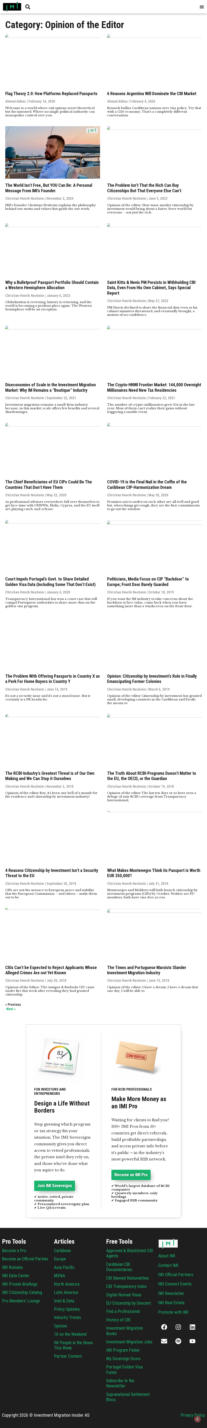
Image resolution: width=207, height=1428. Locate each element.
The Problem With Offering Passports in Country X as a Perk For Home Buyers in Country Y (52, 679)
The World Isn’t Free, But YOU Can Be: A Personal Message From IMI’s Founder (48, 188)
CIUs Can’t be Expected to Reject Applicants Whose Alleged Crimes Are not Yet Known (51, 970)
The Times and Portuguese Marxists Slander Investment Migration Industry (146, 970)
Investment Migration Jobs (129, 1341)
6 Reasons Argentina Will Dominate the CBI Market (151, 93)
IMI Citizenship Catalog (22, 1292)
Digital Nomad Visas (123, 1294)
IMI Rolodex (12, 1267)
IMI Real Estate (171, 1302)
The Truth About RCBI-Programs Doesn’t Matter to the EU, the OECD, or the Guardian (151, 776)
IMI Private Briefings (19, 1284)
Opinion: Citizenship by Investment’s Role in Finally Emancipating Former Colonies (152, 679)
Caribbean (62, 1250)
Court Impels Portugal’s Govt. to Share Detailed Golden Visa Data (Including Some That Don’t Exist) (50, 581)
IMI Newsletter (171, 1293)
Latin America (66, 1292)
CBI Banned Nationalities (127, 1278)
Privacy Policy (193, 1415)
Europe (60, 1258)
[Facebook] (164, 1327)
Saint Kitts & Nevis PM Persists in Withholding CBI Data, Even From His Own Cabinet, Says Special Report (151, 288)
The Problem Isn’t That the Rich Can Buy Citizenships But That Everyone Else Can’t (144, 188)
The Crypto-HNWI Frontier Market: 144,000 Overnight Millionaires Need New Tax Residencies (154, 387)
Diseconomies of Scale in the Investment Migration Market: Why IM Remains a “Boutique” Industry (50, 387)
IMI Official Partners (175, 1274)
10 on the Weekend (70, 1334)
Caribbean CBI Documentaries (119, 1267)
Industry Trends (67, 1317)
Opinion (60, 1325)
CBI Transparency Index (126, 1286)
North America (66, 1284)
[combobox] (57, 6)
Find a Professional (123, 1311)
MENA (59, 1275)
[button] (201, 6)
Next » (11, 1009)
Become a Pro (14, 1250)
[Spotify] (178, 1341)
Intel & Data (64, 1300)
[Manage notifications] (197, 1419)
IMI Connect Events (175, 1283)
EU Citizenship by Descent (128, 1303)
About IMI (166, 1255)
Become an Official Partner (25, 1258)
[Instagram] (178, 1327)
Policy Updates (67, 1309)
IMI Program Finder (123, 1350)
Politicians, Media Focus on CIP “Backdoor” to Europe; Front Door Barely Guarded (148, 581)
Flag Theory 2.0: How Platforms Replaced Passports (51, 93)
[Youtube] (192, 1341)
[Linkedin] (192, 1327)
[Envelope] (164, 1341)
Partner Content (68, 1356)
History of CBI (118, 1319)
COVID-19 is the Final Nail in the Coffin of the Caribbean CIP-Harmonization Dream (147, 484)
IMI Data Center (15, 1275)
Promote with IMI (173, 1312)
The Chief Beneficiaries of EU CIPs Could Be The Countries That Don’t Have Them (48, 484)
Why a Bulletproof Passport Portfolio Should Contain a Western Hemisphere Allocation (52, 285)
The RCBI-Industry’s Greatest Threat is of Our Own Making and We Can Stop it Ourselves (49, 776)
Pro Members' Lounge (21, 1300)
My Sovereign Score (123, 1358)
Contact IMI (168, 1265)
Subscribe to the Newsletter (120, 1383)
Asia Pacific (64, 1267)
